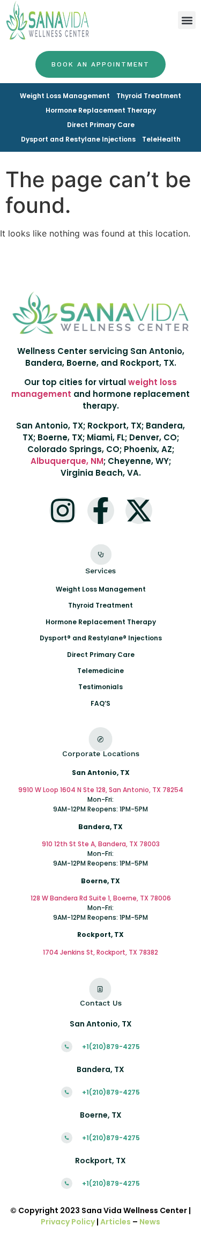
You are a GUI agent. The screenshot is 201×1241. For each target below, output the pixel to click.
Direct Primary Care (101, 124)
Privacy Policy (68, 1221)
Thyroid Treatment (148, 95)
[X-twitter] (138, 510)
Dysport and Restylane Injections (78, 139)
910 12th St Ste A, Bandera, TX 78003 (101, 843)
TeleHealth (161, 139)
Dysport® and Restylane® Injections (101, 637)
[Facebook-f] (100, 510)
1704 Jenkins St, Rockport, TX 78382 (100, 952)
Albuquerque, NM (67, 461)
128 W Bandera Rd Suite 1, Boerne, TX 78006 (101, 898)
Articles (115, 1221)
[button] (187, 20)
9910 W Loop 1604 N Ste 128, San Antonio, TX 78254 (100, 789)
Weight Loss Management (65, 95)
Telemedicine (100, 670)
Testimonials (100, 686)
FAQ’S (100, 703)
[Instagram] (62, 510)
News (149, 1221)
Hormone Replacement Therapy (101, 110)
